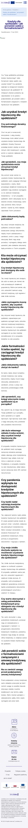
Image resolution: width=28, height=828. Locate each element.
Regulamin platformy (20, 774)
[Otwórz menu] (25, 3)
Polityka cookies (21, 771)
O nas (7, 774)
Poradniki (8, 771)
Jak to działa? (7, 778)
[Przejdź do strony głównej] (5, 2)
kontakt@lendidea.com (14, 761)
